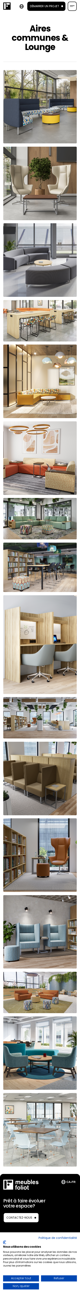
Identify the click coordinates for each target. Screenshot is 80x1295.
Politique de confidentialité (58, 1238)
